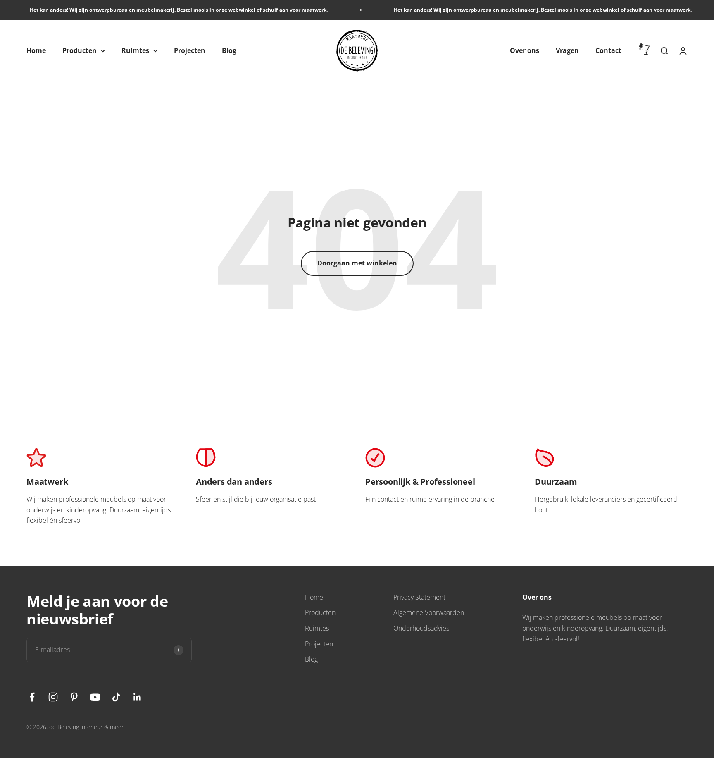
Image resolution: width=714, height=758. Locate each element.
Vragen (567, 50)
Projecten (189, 50)
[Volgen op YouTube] (95, 697)
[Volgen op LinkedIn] (137, 697)
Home (36, 50)
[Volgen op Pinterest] (74, 697)
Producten (79, 50)
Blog (229, 50)
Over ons (524, 50)
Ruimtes (135, 50)
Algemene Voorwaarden (428, 612)
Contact (608, 50)
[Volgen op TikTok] (116, 697)
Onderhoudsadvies (421, 628)
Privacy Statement (419, 597)
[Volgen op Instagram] (53, 697)
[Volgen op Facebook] (32, 697)
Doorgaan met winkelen (357, 263)
